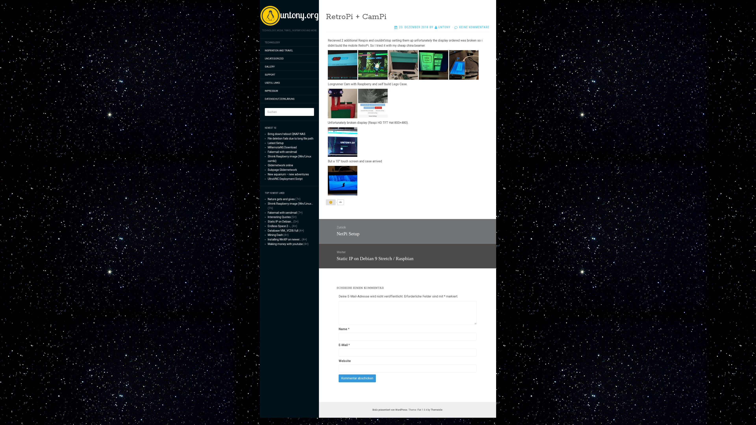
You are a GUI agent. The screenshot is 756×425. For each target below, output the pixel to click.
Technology (272, 42)
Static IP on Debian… (280, 221)
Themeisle (436, 409)
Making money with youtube (285, 244)
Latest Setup (276, 143)
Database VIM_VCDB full (283, 230)
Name (344, 329)
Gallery (270, 66)
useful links (272, 82)
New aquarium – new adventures (288, 174)
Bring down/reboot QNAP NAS (286, 134)
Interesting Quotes (279, 217)
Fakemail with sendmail (282, 151)
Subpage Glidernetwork (282, 169)
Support (270, 74)
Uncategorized (274, 58)
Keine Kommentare (474, 27)
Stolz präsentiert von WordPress (389, 409)
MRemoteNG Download (282, 147)
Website (345, 361)
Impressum (271, 91)
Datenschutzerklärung (280, 99)
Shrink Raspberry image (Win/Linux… (290, 203)
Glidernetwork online (280, 165)
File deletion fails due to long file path (290, 138)
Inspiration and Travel (279, 50)
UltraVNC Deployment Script (285, 178)
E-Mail (344, 345)
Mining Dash (275, 235)
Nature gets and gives (281, 199)
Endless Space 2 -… (279, 226)
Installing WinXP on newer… (284, 239)
